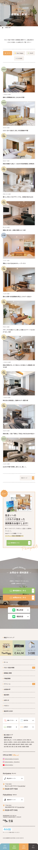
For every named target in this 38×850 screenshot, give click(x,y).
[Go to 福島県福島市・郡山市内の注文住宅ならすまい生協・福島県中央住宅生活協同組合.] (2, 27)
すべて (8, 53)
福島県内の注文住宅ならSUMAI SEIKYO (15, 838)
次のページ (24, 478)
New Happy (20, 53)
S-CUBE (20, 58)
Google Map (21, 786)
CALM (31, 53)
